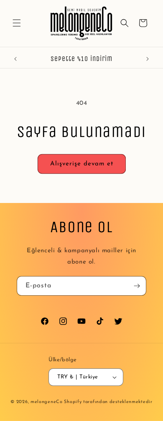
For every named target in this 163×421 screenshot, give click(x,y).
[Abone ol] (136, 286)
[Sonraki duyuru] (147, 59)
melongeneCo (47, 402)
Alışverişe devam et (81, 164)
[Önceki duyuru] (15, 59)
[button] (17, 23)
